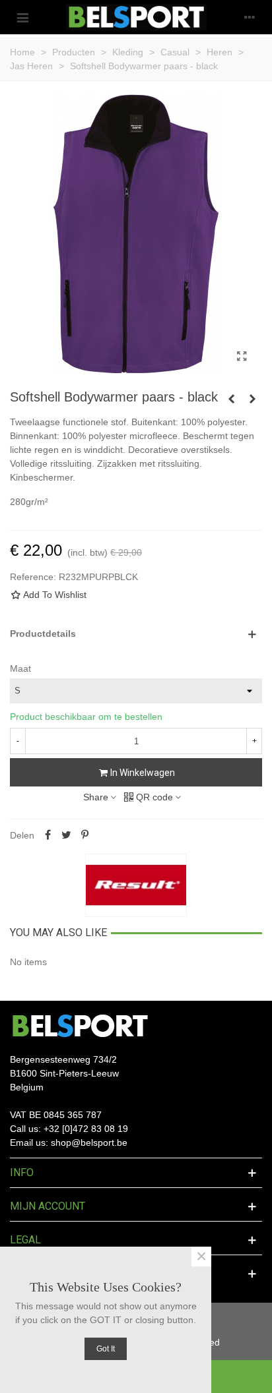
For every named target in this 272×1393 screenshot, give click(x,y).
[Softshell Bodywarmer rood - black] (252, 399)
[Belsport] (136, 17)
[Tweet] (66, 835)
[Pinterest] (84, 835)
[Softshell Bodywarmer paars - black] (242, 357)
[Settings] (249, 17)
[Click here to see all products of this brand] (136, 885)
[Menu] (22, 17)
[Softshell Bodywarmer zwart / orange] (231, 399)
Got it (105, 1348)
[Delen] (47, 835)
